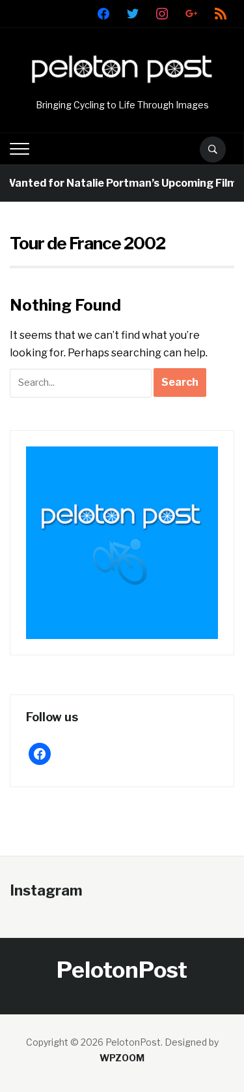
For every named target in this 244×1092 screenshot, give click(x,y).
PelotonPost (122, 969)
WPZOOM (122, 1057)
